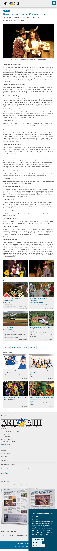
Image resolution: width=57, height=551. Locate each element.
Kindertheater (7, 347)
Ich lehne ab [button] (38, 542)
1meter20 (7, 10)
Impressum (28, 543)
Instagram (5, 472)
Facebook (5, 473)
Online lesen (6, 460)
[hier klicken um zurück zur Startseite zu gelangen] (11, 3)
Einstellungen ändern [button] (38, 545)
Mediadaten (6, 454)
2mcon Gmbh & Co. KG (26, 546)
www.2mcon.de (5, 444)
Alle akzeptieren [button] (39, 539)
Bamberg (26, 347)
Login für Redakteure (9, 464)
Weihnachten (33, 347)
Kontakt (5, 456)
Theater (13, 347)
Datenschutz (19, 543)
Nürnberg (19, 347)
